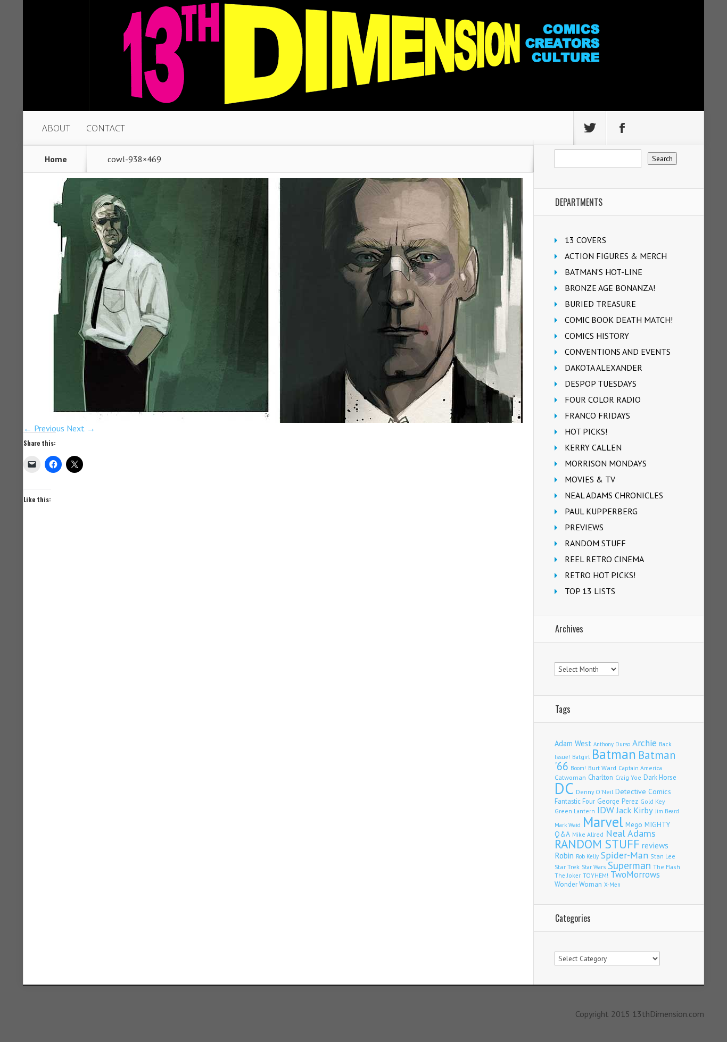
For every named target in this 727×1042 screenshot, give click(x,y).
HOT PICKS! (586, 431)
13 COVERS (585, 240)
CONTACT (105, 128)
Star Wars (594, 867)
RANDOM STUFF (595, 543)
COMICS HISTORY (597, 335)
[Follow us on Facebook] (622, 128)
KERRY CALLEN (593, 447)
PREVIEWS (584, 527)
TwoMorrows (635, 874)
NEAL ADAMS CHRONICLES (614, 495)
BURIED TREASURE (600, 303)
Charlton (600, 777)
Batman (614, 754)
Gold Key (652, 801)
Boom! (578, 768)
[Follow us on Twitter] (590, 128)
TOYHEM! (595, 875)
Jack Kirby (634, 810)
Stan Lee (662, 856)
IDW (605, 810)
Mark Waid (568, 825)
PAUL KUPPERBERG (601, 511)
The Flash (666, 867)
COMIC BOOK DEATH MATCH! (619, 319)
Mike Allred (588, 834)
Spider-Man (624, 855)
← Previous (43, 428)
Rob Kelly (587, 856)
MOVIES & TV (590, 479)
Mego (633, 824)
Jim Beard (667, 811)
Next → (81, 428)
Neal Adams (631, 833)
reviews (655, 845)
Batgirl (581, 757)
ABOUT (56, 128)
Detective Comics (643, 791)
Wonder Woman (578, 884)
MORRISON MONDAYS (606, 463)
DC (564, 788)
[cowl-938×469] (273, 419)
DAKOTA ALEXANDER (603, 367)
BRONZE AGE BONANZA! (610, 287)
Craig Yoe (628, 777)
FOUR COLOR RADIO (603, 399)
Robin (564, 855)
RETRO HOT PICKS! (600, 575)
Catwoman (570, 777)
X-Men (612, 884)
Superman (629, 865)
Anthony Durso (611, 744)
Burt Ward (602, 768)
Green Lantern (575, 811)
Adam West (573, 743)
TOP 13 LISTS (590, 591)
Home (56, 159)
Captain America (640, 768)
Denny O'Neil (594, 792)
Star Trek (567, 867)
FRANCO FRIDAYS (597, 415)
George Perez (617, 801)
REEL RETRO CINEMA (604, 559)
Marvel (603, 822)
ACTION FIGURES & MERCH (616, 256)
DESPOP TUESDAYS (601, 383)
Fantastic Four (575, 801)
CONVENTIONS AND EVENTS (618, 351)
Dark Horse (659, 777)
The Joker (568, 875)
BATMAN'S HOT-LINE (603, 271)
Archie (644, 743)
